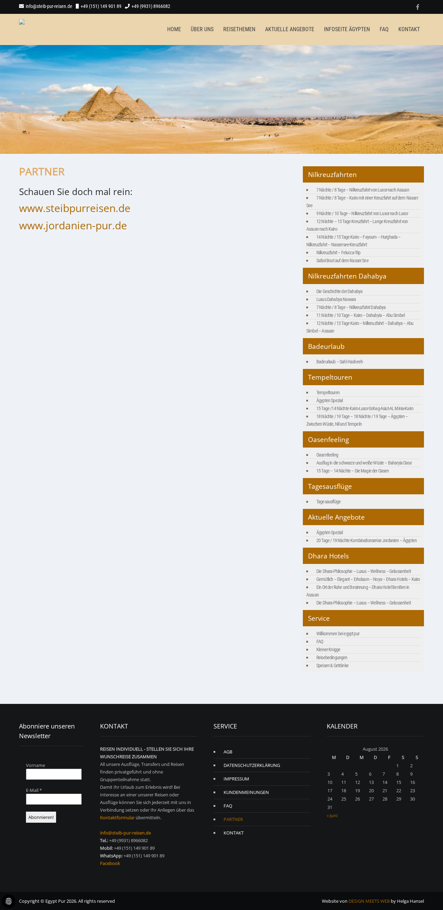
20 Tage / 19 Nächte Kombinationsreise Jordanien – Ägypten (366, 540)
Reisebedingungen (331, 657)
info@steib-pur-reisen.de (49, 6)
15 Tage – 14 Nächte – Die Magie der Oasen (352, 471)
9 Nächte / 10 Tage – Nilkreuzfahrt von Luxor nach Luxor (362, 213)
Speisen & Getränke (332, 665)
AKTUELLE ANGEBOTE (289, 29)
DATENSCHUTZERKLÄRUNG (252, 765)
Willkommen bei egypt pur (337, 633)
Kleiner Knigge (328, 649)
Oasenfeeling (327, 455)
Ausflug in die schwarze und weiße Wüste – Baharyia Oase (364, 463)
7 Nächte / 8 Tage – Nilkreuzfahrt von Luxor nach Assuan (362, 190)
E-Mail (34, 790)
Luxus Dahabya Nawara (336, 299)
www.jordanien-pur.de (73, 225)
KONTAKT (409, 29)
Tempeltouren (328, 392)
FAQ (384, 29)
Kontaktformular (117, 817)
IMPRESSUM (236, 779)
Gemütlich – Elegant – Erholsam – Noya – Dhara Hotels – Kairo (368, 579)
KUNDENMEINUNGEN (246, 792)
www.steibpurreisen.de (74, 208)
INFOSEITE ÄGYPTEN (347, 29)
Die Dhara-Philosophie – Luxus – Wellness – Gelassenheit (363, 571)
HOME (174, 29)
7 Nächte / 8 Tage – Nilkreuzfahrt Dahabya (351, 307)
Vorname (35, 765)
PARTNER (233, 819)
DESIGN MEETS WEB (369, 901)
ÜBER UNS (202, 29)
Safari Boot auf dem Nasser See (342, 260)
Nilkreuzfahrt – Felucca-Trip (338, 252)
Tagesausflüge (328, 501)
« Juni (332, 815)
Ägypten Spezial (329, 400)
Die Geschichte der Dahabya (339, 291)
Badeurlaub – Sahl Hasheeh (339, 361)
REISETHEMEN (239, 29)
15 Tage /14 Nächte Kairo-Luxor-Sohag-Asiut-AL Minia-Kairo (364, 408)
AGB (228, 752)
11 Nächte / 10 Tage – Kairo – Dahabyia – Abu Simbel (360, 315)
